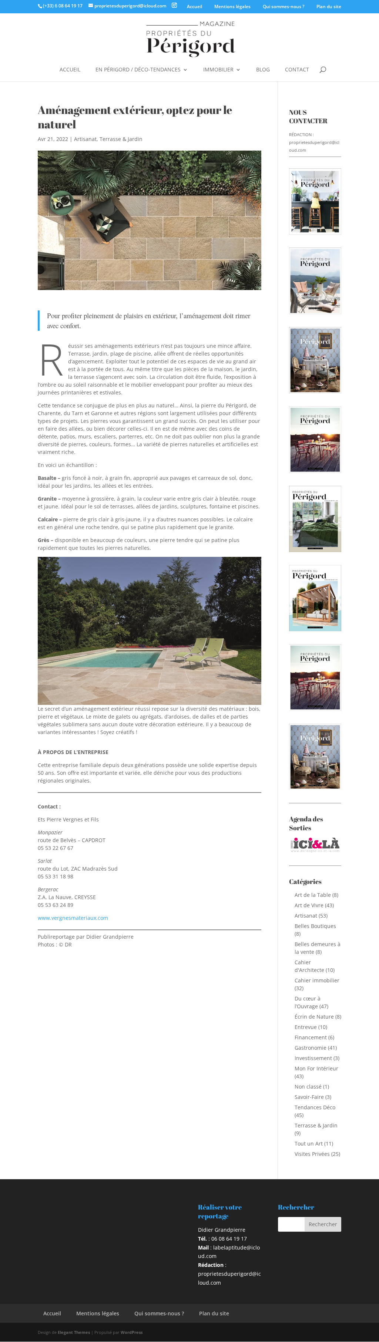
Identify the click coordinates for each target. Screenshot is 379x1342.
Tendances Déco (315, 1107)
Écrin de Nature (314, 1016)
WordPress (131, 1332)
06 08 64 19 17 (229, 1238)
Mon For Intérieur (316, 1068)
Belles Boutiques (315, 925)
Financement (311, 1037)
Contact (297, 70)
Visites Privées (312, 1153)
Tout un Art (309, 1143)
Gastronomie (310, 1047)
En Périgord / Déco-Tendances (138, 70)
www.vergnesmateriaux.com (73, 917)
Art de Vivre (309, 905)
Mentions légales (232, 6)
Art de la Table (313, 894)
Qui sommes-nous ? (283, 6)
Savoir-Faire (309, 1096)
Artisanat (85, 138)
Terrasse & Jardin (121, 138)
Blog (263, 70)
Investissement (313, 1058)
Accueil (194, 6)
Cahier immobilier (317, 980)
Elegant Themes (74, 1332)
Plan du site (328, 6)
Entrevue (306, 1026)
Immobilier (218, 70)
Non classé (308, 1086)
